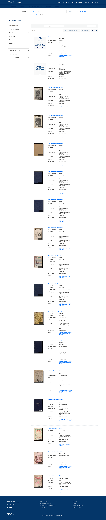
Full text (44, 14)
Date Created (13, 54)
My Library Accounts (45, 503)
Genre (10, 40)
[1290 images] (38, 121)
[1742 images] (38, 261)
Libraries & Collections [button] (35, 6)
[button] (71, 11)
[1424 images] (38, 481)
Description (39, 14)
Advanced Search (81, 11)
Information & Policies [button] (52, 6)
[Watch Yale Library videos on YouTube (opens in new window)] (11, 507)
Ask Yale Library (79, 2)
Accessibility (76, 501)
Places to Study (95, 2)
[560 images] (38, 289)
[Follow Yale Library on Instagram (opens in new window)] (9, 507)
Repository (12, 36)
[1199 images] (38, 149)
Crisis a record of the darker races (55, 87)
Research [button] (13, 6)
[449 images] (38, 317)
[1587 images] (38, 93)
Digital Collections (14, 20)
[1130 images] (38, 434)
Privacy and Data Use (78, 505)
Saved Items (58, 2)
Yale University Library (14, 2)
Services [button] (22, 6)
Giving (74, 503)
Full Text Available (15, 57)
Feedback (42, 507)
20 (85, 30)
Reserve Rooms (87, 2)
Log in (73, 2)
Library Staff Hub (77, 507)
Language (12, 43)
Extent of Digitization (16, 29)
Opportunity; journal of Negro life (55, 311)
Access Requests (66, 2)
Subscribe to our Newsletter (47, 505)
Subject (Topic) (13, 47)
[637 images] (38, 177)
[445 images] (38, 405)
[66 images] (38, 233)
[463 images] (38, 376)
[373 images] (38, 205)
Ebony (49, 36)
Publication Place (14, 50)
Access (11, 32)
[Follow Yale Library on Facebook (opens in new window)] (7, 507)
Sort (71, 30)
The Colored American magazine (55, 428)
